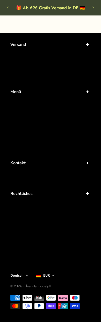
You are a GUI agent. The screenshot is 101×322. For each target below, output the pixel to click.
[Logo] (50, 24)
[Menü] (9, 24)
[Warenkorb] (95, 24)
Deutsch (17, 275)
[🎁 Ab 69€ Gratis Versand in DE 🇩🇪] (50, 7)
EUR (46, 275)
